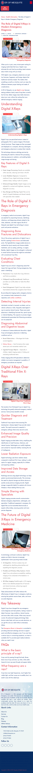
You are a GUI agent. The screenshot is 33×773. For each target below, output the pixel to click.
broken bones (16, 241)
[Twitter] (5, 745)
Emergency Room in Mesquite (13, 628)
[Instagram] (11, 745)
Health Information (11, 17)
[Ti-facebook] (2, 745)
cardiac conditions (15, 298)
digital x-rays (20, 90)
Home (3, 17)
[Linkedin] (8, 745)
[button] (31, 2)
